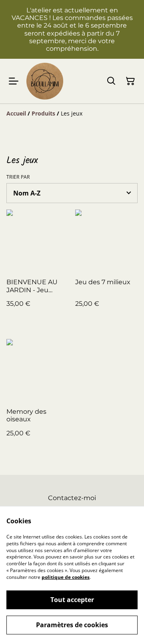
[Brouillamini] (44, 81)
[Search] (111, 81)
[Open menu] (13, 81)
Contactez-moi (72, 498)
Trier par (18, 177)
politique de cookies (66, 577)
